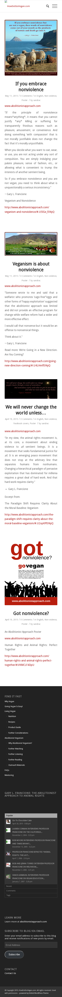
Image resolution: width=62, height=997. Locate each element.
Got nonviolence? (31, 613)
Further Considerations (18, 733)
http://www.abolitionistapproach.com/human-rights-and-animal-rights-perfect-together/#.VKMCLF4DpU (28, 660)
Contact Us (10, 973)
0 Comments (26, 96)
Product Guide (14, 727)
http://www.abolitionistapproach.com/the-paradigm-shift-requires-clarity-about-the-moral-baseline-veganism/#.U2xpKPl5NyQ (29, 519)
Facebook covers (21, 423)
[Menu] (53, 6)
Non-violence (50, 96)
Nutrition (12, 716)
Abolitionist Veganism (14, 738)
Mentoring (9, 775)
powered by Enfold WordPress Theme (33, 993)
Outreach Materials (16, 765)
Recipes (11, 722)
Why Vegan (9, 701)
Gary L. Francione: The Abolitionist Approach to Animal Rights (30, 794)
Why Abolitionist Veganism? (20, 743)
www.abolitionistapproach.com (23, 105)
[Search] (46, 6)
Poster (25, 100)
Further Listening (15, 754)
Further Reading (15, 760)
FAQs (7, 770)
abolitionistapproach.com (33, 921)
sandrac (36, 100)
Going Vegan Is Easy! (14, 706)
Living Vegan (10, 711)
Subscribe (14, 954)
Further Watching (15, 749)
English (40, 96)
